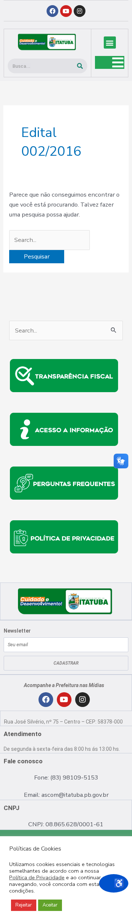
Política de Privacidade (37, 877)
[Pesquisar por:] (49, 240)
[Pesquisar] (80, 66)
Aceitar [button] (50, 905)
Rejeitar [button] (23, 905)
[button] (110, 42)
